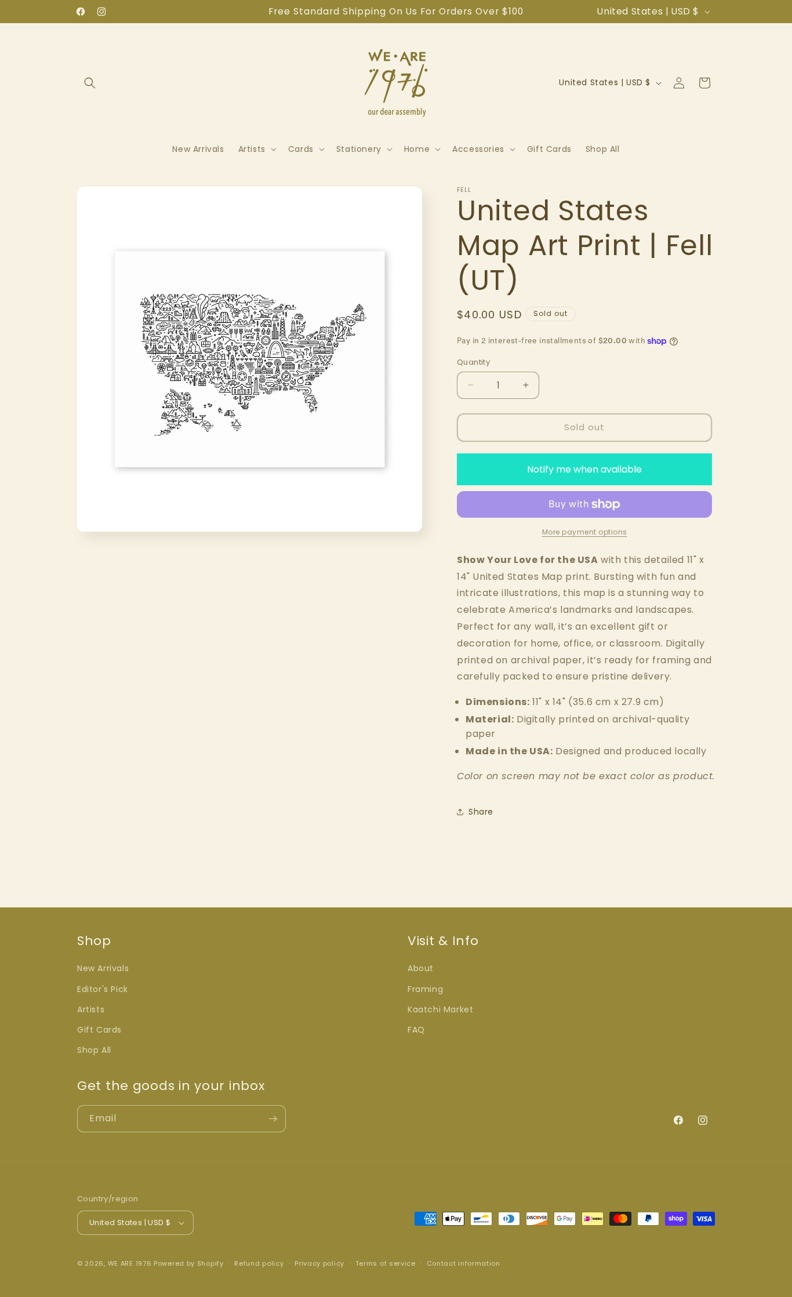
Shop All (94, 1050)
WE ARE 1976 (130, 1263)
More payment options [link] (584, 532)
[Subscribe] (272, 1118)
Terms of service (385, 1263)
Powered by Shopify (189, 1263)
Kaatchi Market (440, 1009)
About (421, 968)
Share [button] (480, 812)
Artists (90, 1009)
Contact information (463, 1263)
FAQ (416, 1030)
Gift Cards (99, 1030)
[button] (90, 83)
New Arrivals (103, 968)
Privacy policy (319, 1263)
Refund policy (259, 1263)
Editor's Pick (102, 989)
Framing (425, 989)
